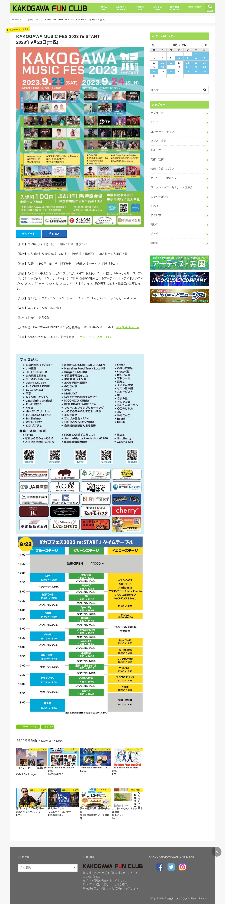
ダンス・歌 (157, 113)
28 (187, 71)
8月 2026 (179, 45)
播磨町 (154, 243)
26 (170, 71)
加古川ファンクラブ (177, 898)
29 (196, 71)
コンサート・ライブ (29, 726)
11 (162, 62)
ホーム (104, 8)
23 (204, 67)
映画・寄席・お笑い (162, 168)
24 (154, 71)
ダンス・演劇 (158, 140)
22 (196, 67)
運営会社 (174, 8)
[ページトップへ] (216, 852)
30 (204, 71)
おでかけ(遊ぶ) (159, 196)
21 (187, 67)
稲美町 (154, 233)
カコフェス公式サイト (94, 336)
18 (162, 67)
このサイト (121, 8)
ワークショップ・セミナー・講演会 (171, 187)
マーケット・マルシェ (163, 178)
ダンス (154, 122)
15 (196, 62)
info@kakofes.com (127, 327)
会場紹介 (139, 8)
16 (204, 62)
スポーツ (155, 150)
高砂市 (154, 224)
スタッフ (157, 8)
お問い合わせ (194, 6)
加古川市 (48, 726)
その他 (154, 206)
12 (170, 62)
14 (187, 62)
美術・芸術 (157, 159)
